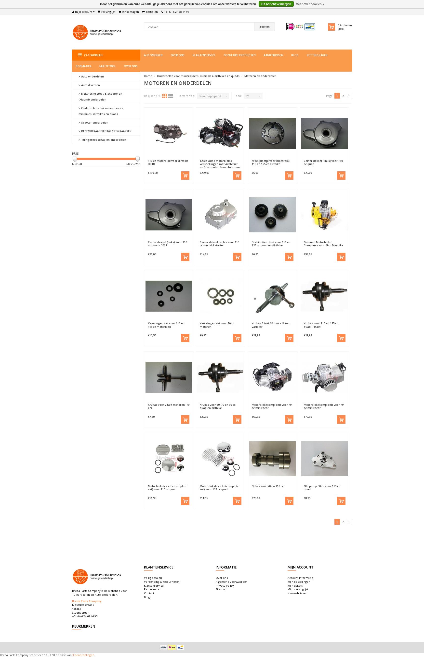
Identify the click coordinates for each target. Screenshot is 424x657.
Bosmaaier (83, 66)
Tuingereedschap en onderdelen (103, 139)
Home (148, 76)
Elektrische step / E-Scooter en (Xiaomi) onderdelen (100, 96)
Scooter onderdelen (94, 122)
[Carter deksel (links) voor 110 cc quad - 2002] (169, 214)
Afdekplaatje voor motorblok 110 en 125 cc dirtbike (271, 162)
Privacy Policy (225, 585)
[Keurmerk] (301, 26)
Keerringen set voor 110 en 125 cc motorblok (166, 324)
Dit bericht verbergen (276, 4)
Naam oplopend (210, 96)
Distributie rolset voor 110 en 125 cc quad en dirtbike (271, 243)
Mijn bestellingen (299, 581)
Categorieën (93, 55)
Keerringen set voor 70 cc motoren (217, 324)
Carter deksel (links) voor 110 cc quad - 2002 (167, 243)
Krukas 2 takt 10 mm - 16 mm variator (271, 324)
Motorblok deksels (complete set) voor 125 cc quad (219, 487)
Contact (149, 593)
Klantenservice (204, 55)
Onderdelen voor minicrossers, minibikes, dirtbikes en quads (101, 111)
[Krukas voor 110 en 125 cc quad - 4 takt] (324, 296)
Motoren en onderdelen (260, 76)
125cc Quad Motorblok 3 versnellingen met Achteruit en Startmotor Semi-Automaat (220, 164)
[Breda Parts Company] (98, 32)
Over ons (178, 55)
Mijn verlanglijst (298, 589)
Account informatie (300, 578)
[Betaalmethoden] (163, 647)
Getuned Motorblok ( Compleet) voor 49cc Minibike (323, 243)
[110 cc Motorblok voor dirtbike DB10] (169, 133)
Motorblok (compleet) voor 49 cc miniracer (272, 406)
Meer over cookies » (310, 4)
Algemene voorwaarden (232, 581)
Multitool (107, 66)
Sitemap (221, 589)
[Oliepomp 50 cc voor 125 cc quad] (324, 458)
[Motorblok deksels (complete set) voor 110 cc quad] (169, 458)
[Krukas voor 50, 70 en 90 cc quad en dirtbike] (220, 377)
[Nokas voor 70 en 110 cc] (272, 458)
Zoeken (264, 26)
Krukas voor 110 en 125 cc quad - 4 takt (321, 324)
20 (247, 96)
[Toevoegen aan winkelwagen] (185, 175)
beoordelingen (84, 655)
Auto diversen (90, 85)
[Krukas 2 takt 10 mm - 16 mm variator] (272, 296)
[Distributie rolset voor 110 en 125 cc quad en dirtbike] (272, 214)
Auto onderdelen (92, 76)
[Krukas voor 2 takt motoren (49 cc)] (169, 377)
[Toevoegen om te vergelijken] (180, 158)
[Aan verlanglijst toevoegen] (157, 158)
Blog (295, 55)
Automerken (153, 55)
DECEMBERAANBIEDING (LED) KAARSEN (106, 131)
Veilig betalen (153, 578)
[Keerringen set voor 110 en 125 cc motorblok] (169, 296)
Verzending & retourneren (162, 581)
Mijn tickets (295, 585)
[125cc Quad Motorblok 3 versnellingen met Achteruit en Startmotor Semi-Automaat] (220, 133)
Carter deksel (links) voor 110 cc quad (323, 162)
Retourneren (152, 589)
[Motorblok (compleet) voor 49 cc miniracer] (272, 377)
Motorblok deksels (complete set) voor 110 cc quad (167, 487)
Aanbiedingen (273, 55)
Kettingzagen (317, 55)
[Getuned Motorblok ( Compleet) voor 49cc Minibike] (324, 214)
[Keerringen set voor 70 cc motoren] (220, 296)
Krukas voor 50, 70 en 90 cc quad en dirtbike (218, 406)
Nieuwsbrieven (297, 593)
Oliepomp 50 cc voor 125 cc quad (322, 487)
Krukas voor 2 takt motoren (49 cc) (168, 406)
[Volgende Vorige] (349, 96)
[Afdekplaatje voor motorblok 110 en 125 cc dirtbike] (272, 133)
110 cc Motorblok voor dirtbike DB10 (168, 162)
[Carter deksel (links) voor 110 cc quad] (324, 133)
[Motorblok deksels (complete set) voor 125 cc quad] (220, 458)
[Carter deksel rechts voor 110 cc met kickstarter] (220, 214)
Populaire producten (240, 55)
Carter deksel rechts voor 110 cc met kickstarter (219, 243)
